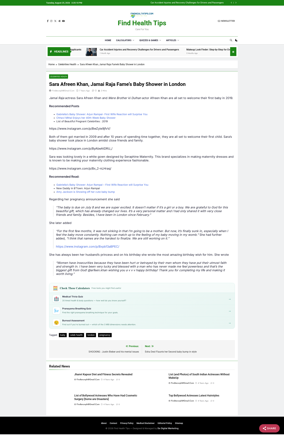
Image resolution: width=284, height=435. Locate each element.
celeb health (76, 335)
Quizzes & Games (148, 40)
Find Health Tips (142, 23)
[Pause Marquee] (233, 51)
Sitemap (179, 423)
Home (108, 40)
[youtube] (63, 21)
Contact (113, 423)
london (91, 335)
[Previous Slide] (231, 2)
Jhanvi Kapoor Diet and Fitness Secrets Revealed (103, 374)
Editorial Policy (165, 423)
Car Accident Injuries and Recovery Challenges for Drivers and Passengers (187, 3)
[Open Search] (231, 40)
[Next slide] (236, 2)
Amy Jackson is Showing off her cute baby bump (85, 191)
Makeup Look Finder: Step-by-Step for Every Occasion (200, 49)
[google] (59, 21)
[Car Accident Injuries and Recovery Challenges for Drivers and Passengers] (76, 53)
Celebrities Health (58, 76)
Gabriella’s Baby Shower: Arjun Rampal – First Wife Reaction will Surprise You (102, 184)
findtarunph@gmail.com (63, 90)
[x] (55, 21)
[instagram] (51, 21)
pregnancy (104, 335)
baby (62, 335)
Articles (171, 40)
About (104, 423)
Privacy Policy (126, 423)
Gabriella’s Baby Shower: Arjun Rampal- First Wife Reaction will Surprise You (101, 114)
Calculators (123, 40)
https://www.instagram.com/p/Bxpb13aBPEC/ (87, 246)
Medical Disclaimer (146, 423)
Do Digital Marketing (168, 428)
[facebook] (47, 21)
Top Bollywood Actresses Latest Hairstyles (194, 395)
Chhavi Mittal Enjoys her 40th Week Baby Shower (86, 117)
